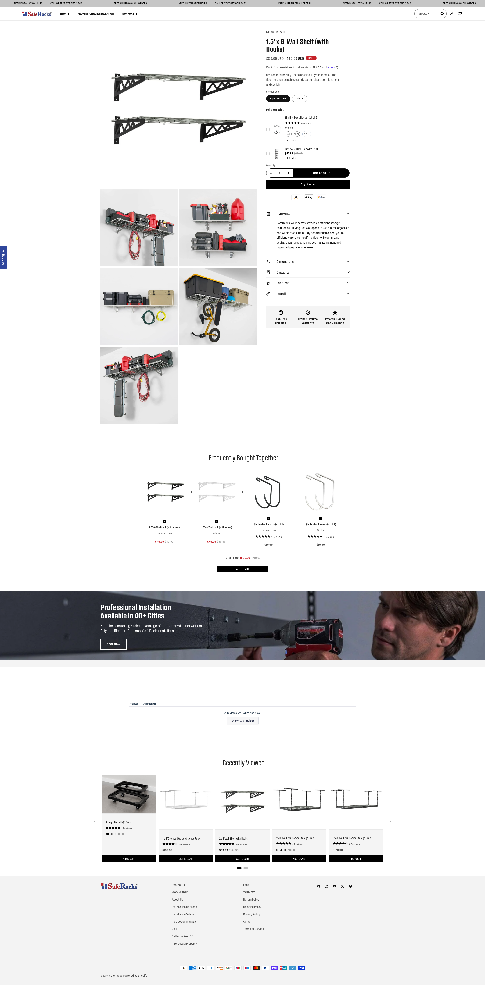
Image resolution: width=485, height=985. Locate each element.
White (299, 98)
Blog (174, 928)
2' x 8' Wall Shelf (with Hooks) (233, 838)
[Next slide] (390, 820)
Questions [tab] (150, 704)
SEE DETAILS (290, 141)
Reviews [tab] (133, 704)
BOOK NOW (113, 644)
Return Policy (251, 899)
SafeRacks (116, 975)
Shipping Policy (252, 906)
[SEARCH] (442, 13)
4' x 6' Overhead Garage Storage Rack (295, 838)
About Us (177, 899)
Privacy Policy (251, 914)
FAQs (246, 884)
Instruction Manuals (184, 921)
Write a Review (247, 722)
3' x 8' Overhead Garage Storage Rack (352, 838)
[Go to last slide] (95, 820)
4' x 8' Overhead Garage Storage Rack (181, 838)
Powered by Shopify (135, 975)
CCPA (246, 921)
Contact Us (179, 884)
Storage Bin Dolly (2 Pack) (118, 822)
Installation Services (184, 906)
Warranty (249, 892)
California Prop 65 (182, 936)
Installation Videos (183, 914)
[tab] (239, 868)
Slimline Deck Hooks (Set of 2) (269, 524)
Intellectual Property (184, 943)
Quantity (270, 165)
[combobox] (430, 13)
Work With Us (180, 892)
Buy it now (308, 184)
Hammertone (278, 98)
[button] (64, 13)
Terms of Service (253, 928)
